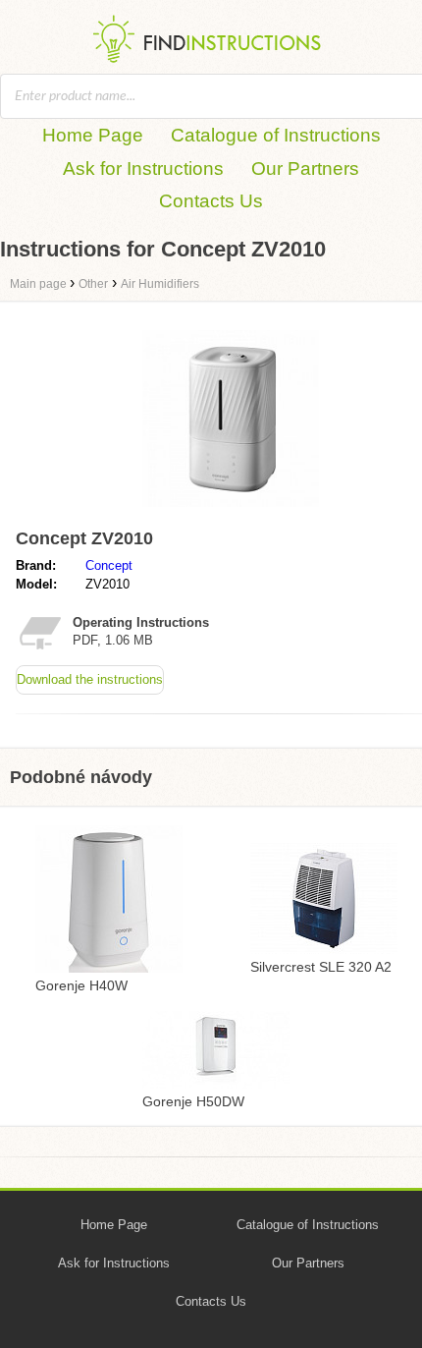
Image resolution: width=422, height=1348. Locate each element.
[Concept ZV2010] (230, 511)
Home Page (92, 135)
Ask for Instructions (143, 168)
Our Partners (305, 168)
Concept (108, 565)
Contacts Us (211, 201)
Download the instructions (90, 679)
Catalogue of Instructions (276, 135)
